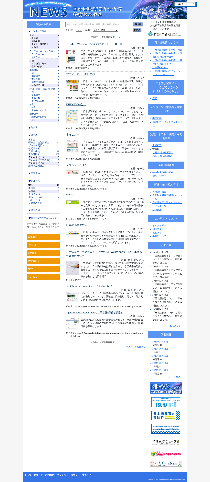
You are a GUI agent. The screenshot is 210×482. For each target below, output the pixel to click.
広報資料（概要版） (163, 152)
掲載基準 (157, 232)
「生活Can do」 (160, 67)
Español (32, 252)
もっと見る (175, 326)
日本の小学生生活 (76, 225)
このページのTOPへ (135, 347)
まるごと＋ (72, 134)
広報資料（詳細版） (163, 156)
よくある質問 (159, 225)
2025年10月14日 (160, 349)
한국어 (32, 244)
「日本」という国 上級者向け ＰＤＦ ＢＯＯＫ (94, 44)
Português (33, 260)
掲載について (159, 236)
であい (70, 195)
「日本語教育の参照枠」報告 (167, 49)
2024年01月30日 (160, 370)
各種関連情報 (159, 191)
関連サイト (88, 475)
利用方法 (157, 229)
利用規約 (49, 475)
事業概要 (157, 118)
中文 (30, 269)
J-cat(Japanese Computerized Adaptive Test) (89, 286)
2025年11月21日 (160, 342)
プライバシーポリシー (68, 475)
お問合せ (38, 475)
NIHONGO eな (76, 104)
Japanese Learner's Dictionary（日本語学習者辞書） (94, 312)
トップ (28, 475)
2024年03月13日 (160, 363)
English (32, 236)
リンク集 (157, 209)
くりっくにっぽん (76, 164)
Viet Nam (33, 277)
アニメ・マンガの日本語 (80, 74)
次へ (118, 37)
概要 (154, 98)
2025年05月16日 (160, 356)
